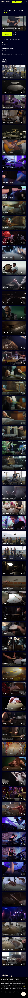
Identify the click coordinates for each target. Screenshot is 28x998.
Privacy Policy (23, 986)
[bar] (26, 2)
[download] (24, 77)
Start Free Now (17, 1)
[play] (3, 28)
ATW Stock (6, 13)
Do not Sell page (4, 990)
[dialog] (14, 987)
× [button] (26, 978)
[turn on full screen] (19, 77)
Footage (4, 7)
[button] (14, 992)
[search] (23, 2)
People (4, 61)
